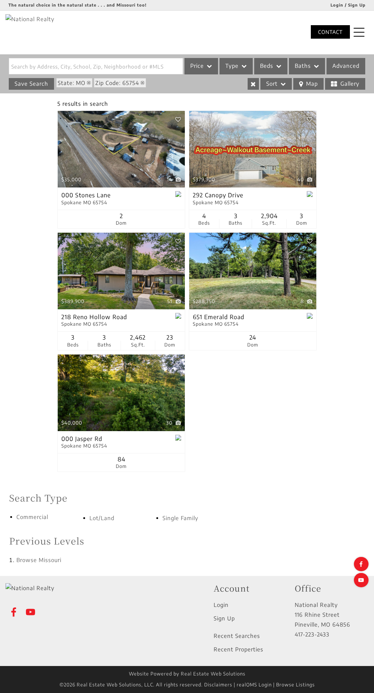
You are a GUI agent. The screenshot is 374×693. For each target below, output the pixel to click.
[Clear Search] (253, 84)
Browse (38, 560)
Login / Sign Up (348, 5)
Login (221, 604)
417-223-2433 (312, 634)
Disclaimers (218, 685)
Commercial (32, 517)
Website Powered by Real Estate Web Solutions (187, 674)
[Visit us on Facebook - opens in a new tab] (361, 564)
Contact (330, 32)
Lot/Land (101, 518)
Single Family (180, 518)
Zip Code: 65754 (117, 83)
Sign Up (224, 618)
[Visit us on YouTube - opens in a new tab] (361, 580)
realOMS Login (254, 685)
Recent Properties (238, 649)
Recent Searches (237, 635)
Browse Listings (295, 685)
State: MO (71, 83)
